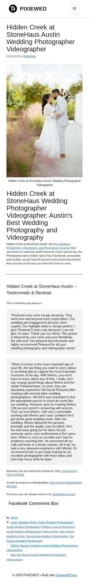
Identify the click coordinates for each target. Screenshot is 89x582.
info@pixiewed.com (63, 494)
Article (14, 517)
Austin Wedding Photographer (55, 522)
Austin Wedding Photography (23, 526)
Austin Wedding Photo (24, 522)
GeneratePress (66, 575)
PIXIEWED (33, 9)
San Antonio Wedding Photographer (47, 536)
